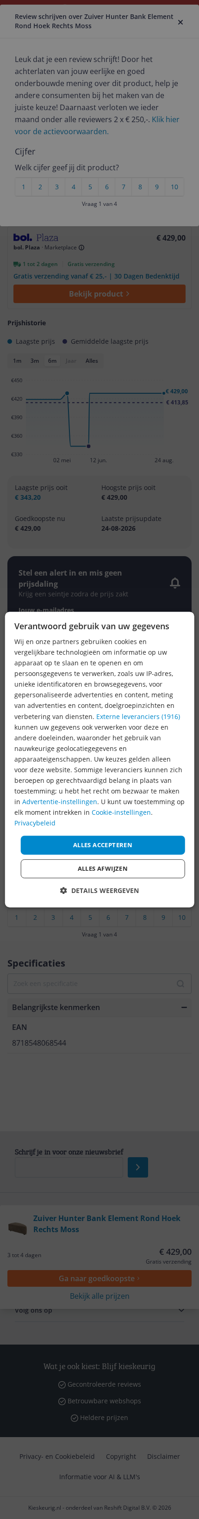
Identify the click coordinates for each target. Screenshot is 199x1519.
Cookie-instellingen (121, 812)
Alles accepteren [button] (102, 845)
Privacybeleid (35, 823)
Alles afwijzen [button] (103, 868)
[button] (99, 890)
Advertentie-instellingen (59, 801)
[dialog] (99, 760)
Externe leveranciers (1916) (138, 716)
